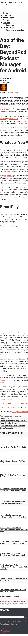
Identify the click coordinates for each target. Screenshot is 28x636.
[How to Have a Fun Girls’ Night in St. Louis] (5, 443)
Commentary (9, 15)
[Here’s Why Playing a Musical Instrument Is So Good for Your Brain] (5, 511)
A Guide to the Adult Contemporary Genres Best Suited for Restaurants (13, 489)
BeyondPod (23, 123)
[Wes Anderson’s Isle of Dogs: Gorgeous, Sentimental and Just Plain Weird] (5, 524)
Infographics (9, 27)
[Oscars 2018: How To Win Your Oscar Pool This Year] (5, 575)
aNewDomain (5, 109)
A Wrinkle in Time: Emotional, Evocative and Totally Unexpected (12, 554)
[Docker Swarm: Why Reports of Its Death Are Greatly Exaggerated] (5, 498)
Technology (8, 17)
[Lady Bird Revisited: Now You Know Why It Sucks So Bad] (5, 586)
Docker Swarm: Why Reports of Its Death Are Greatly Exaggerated (12, 502)
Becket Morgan (7, 78)
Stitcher (3, 118)
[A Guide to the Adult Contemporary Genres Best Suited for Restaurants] (5, 485)
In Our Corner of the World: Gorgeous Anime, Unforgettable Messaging (13, 542)
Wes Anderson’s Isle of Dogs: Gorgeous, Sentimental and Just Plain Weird (14, 529)
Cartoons (10, 25)
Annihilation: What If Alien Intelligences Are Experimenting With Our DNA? (13, 567)
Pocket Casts (13, 118)
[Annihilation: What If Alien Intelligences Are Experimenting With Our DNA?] (5, 561)
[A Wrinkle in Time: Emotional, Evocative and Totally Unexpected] (5, 549)
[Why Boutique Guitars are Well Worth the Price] (5, 457)
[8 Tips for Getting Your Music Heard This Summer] (5, 471)
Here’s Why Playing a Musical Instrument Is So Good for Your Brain (13, 516)
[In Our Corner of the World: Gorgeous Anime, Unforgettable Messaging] (5, 538)
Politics (6, 22)
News (5, 13)
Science (6, 20)
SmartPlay (12, 214)
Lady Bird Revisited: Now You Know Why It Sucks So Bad (13, 590)
